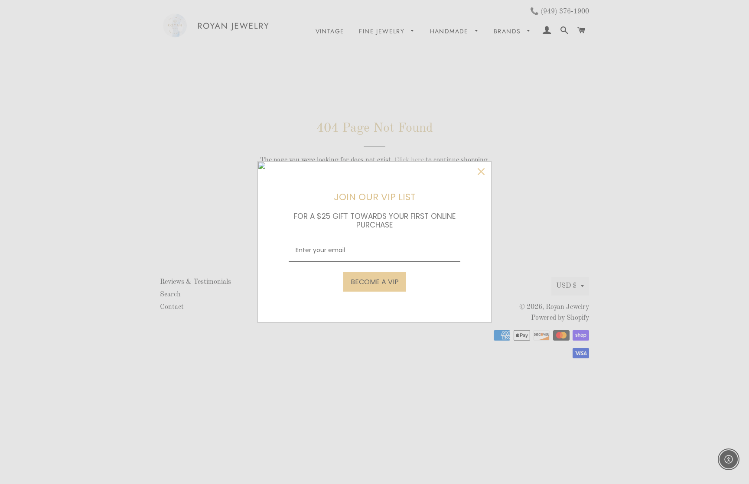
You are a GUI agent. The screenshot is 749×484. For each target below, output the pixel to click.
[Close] (481, 171)
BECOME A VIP (375, 282)
